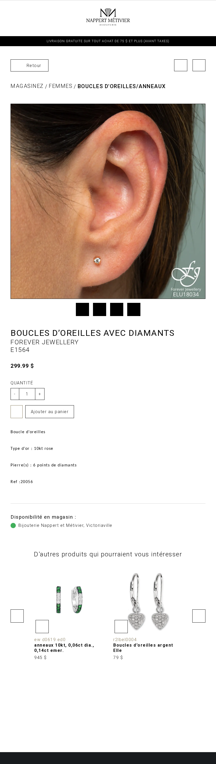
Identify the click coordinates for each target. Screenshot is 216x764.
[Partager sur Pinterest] (116, 309)
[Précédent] (180, 65)
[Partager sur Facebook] (82, 309)
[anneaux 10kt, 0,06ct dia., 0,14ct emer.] (68, 613)
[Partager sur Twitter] (99, 309)
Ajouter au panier (50, 411)
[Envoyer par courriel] (133, 309)
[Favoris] (17, 411)
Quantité (22, 382)
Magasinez (27, 86)
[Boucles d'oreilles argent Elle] (147, 613)
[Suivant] (199, 65)
